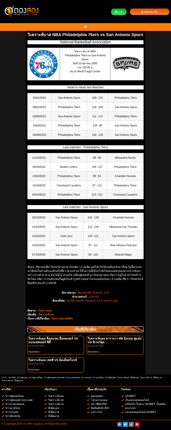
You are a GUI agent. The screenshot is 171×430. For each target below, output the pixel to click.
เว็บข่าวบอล (45, 310)
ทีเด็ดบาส (157, 377)
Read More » (34, 352)
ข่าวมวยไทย (98, 377)
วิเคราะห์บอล (123, 377)
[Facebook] (119, 424)
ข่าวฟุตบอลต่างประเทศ (54, 377)
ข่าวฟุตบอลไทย (36, 377)
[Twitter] (125, 424)
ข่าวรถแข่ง (86, 377)
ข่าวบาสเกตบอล (73, 377)
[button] (85, 26)
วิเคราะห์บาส (46, 314)
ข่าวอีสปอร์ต (110, 377)
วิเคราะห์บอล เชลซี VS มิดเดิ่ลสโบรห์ (53, 360)
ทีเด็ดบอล (134, 377)
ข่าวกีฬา (12, 377)
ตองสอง (38, 423)
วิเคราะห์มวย (7, 380)
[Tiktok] (131, 424)
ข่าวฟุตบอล (22, 377)
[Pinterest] (137, 424)
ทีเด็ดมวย (19, 380)
